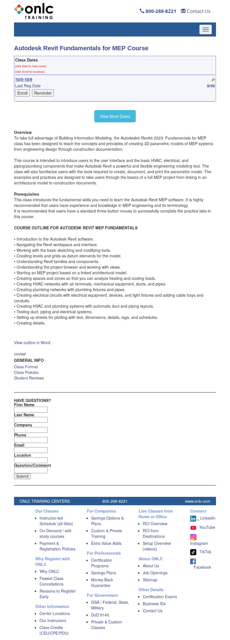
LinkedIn (207, 518)
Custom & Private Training (106, 533)
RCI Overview (155, 523)
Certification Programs (101, 562)
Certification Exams (160, 596)
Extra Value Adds (106, 543)
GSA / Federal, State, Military (110, 605)
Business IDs (154, 603)
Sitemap (150, 579)
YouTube (207, 527)
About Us (151, 565)
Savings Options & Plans (107, 520)
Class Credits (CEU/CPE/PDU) (54, 630)
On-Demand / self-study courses (56, 533)
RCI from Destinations (154, 533)
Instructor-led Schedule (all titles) (56, 520)
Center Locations (55, 613)
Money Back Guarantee (102, 582)
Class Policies (26, 372)
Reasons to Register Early (58, 593)
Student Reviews (29, 378)
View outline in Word (32, 342)
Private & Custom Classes (106, 624)
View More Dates (115, 116)
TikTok (205, 551)
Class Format (26, 366)
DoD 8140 (100, 615)
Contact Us (198, 11)
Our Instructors (53, 620)
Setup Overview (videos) (157, 546)
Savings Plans (103, 572)
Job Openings (155, 572)
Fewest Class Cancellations (51, 581)
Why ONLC (49, 571)
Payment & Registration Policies (57, 546)
